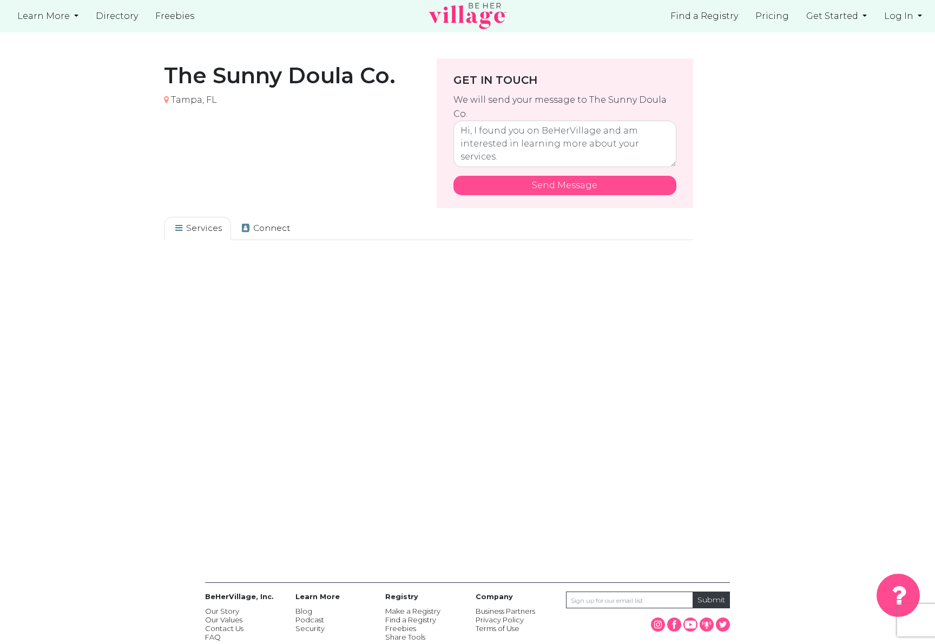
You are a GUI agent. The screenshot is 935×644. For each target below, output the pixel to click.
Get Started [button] (833, 16)
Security (310, 628)
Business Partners (505, 611)
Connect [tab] (271, 228)
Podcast (309, 619)
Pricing (772, 16)
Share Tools (405, 637)
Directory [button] (117, 16)
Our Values (223, 619)
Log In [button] (900, 16)
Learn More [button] (44, 16)
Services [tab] (203, 228)
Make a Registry (412, 611)
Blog (303, 611)
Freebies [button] (174, 16)
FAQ (213, 637)
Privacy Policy (500, 619)
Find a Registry (704, 16)
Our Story (222, 611)
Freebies (400, 628)
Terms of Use (497, 628)
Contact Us (224, 628)
